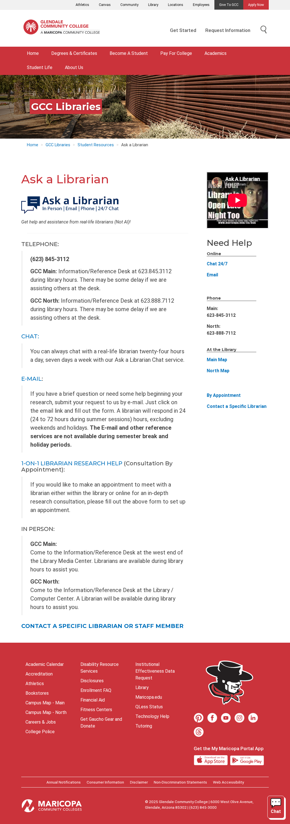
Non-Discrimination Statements (180, 782)
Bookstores (37, 693)
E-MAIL (31, 378)
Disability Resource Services (99, 668)
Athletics (82, 5)
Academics (215, 53)
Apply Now (256, 5)
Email (212, 274)
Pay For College (176, 53)
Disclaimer (139, 782)
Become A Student (129, 53)
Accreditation (39, 674)
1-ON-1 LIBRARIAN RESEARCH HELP (71, 463)
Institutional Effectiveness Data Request (155, 671)
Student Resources (96, 145)
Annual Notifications (63, 782)
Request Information (227, 30)
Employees (201, 5)
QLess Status (149, 706)
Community (129, 5)
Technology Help (152, 716)
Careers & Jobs (40, 722)
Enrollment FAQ (95, 690)
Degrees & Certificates (74, 53)
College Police (40, 731)
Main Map (217, 359)
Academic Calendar (44, 664)
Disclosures (92, 680)
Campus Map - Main (45, 702)
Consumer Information (105, 782)
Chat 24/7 (217, 263)
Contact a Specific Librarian (236, 406)
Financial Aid (92, 700)
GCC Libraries (58, 145)
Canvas (105, 5)
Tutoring (143, 726)
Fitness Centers (96, 709)
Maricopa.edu (148, 697)
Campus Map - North (46, 712)
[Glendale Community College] (63, 28)
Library (153, 5)
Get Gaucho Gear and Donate (101, 723)
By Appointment (224, 395)
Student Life (39, 67)
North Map (218, 370)
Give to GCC (228, 5)
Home (33, 53)
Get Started (183, 30)
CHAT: (30, 336)
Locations (175, 5)
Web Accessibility (228, 782)
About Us (74, 67)
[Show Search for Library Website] (263, 30)
